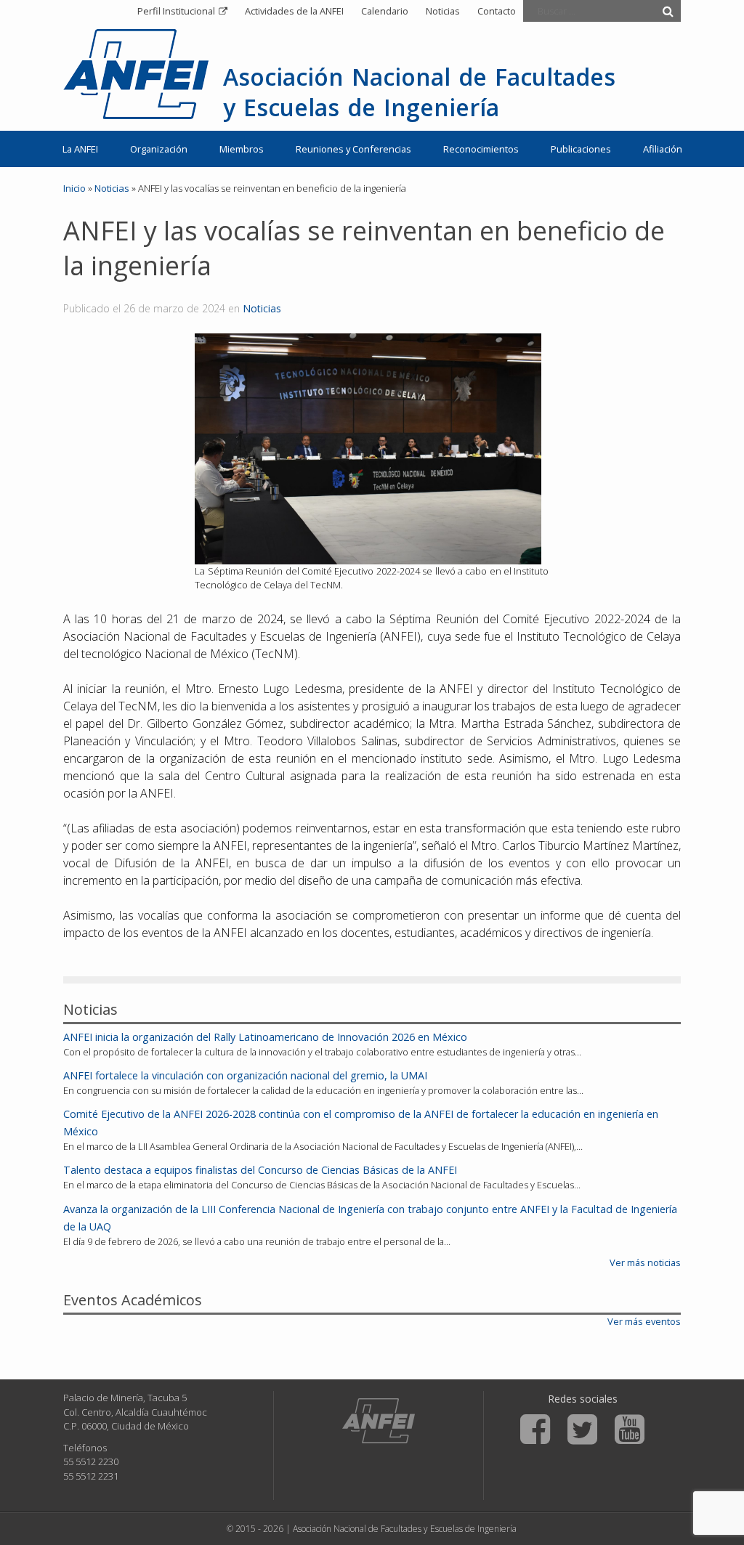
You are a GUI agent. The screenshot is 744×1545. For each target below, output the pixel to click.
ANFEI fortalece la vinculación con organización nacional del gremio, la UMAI (245, 1075)
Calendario (384, 10)
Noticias (443, 10)
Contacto (496, 10)
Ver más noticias (645, 1262)
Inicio (74, 188)
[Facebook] (535, 1429)
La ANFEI (80, 148)
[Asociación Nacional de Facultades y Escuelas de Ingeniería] (378, 1420)
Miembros (241, 148)
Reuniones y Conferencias (353, 148)
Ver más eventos (644, 1321)
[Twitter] (582, 1429)
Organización (158, 148)
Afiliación (662, 148)
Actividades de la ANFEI (294, 10)
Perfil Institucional (176, 10)
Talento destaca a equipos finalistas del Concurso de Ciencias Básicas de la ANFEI (260, 1170)
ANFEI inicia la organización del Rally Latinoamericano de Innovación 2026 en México (265, 1037)
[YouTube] (629, 1429)
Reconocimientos (481, 148)
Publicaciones (581, 148)
